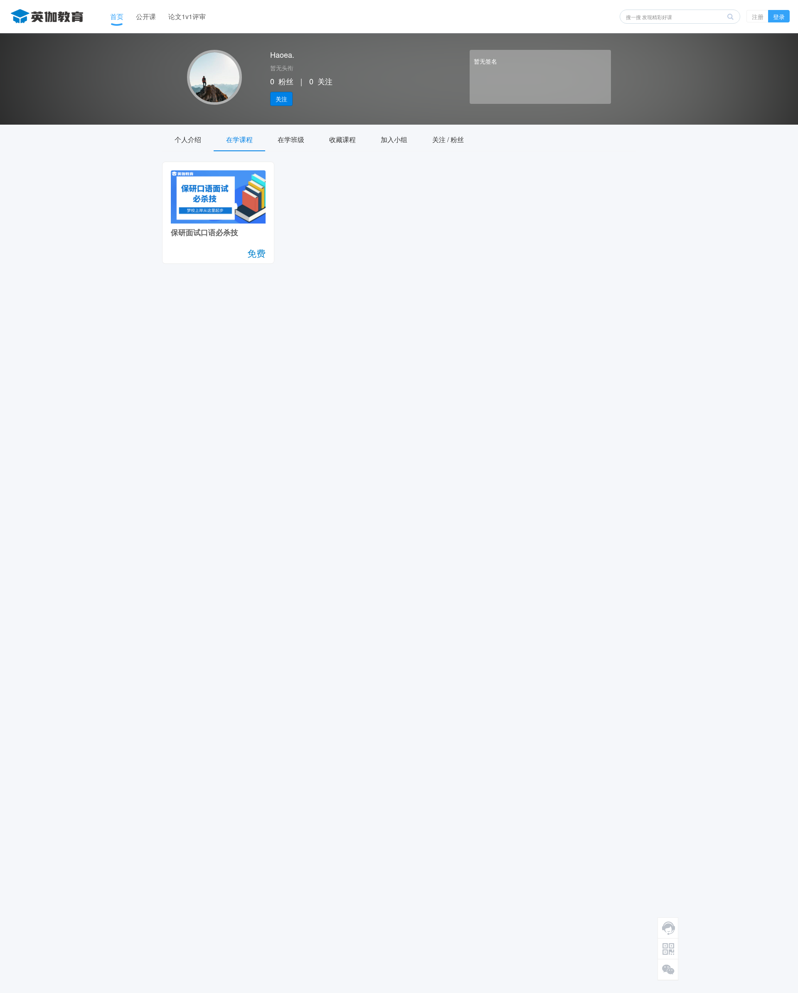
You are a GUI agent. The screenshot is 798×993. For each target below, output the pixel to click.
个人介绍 (188, 139)
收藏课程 (342, 139)
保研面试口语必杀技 (204, 232)
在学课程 (239, 139)
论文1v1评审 (187, 16)
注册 (758, 16)
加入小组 (394, 139)
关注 (281, 99)
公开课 (146, 16)
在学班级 (291, 139)
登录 (779, 16)
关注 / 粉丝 (448, 139)
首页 (116, 16)
